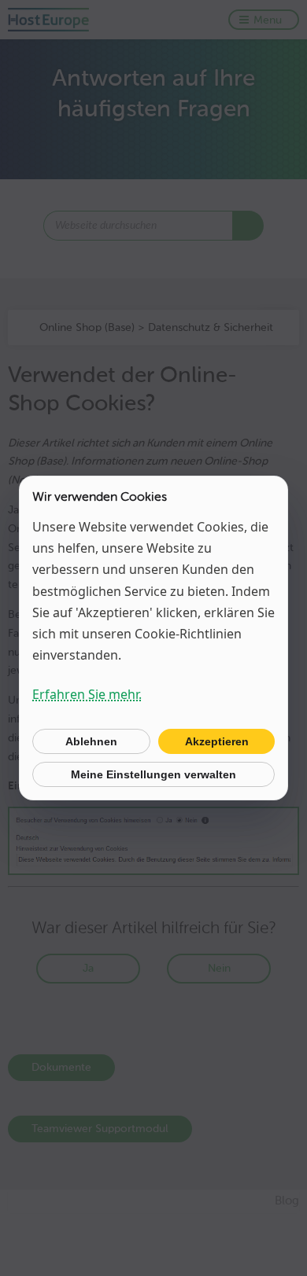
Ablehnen (91, 741)
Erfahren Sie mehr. (87, 694)
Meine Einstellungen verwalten (153, 774)
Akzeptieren (217, 741)
